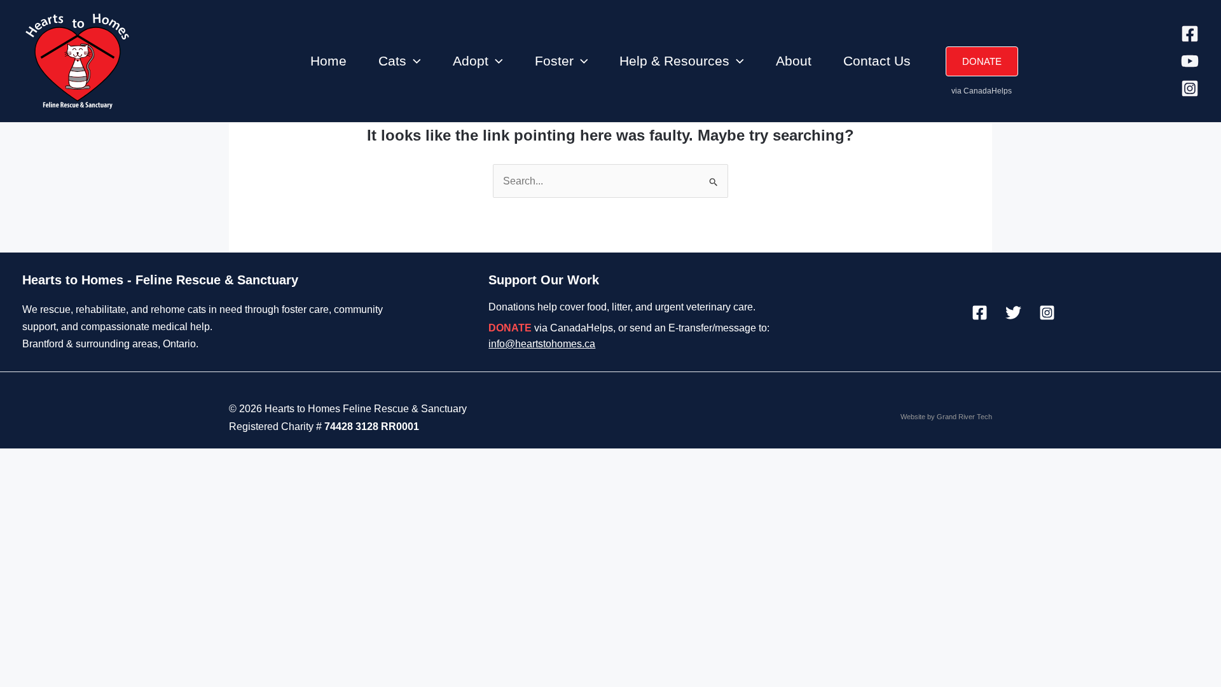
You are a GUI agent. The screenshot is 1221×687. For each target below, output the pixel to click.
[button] (413, 61)
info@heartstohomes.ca (541, 343)
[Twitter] (1013, 313)
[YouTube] (1190, 61)
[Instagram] (1190, 88)
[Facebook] (1190, 34)
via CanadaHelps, (552, 328)
